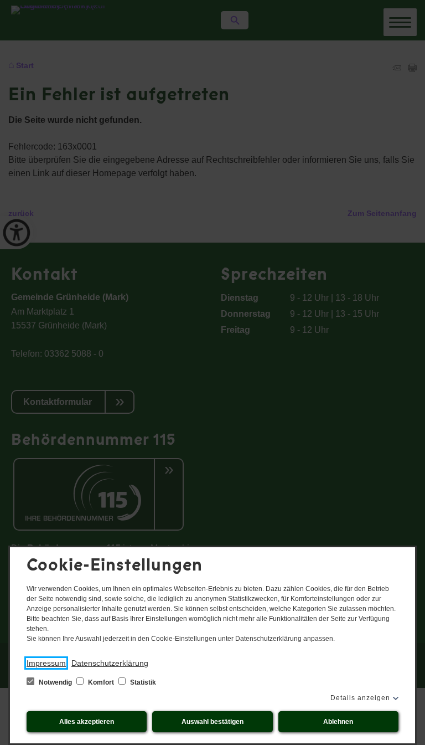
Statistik (142, 682)
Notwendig (55, 682)
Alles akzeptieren (86, 722)
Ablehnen (338, 722)
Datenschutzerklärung (109, 663)
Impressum (46, 663)
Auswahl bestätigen (212, 722)
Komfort (101, 682)
